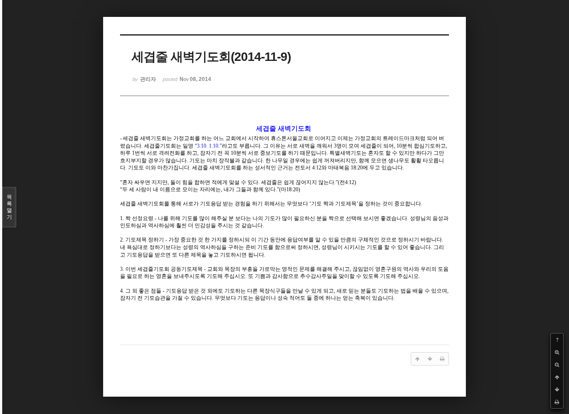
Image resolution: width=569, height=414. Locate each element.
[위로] (557, 377)
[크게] (557, 352)
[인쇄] (557, 402)
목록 (9, 207)
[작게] (557, 364)
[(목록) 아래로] (557, 389)
